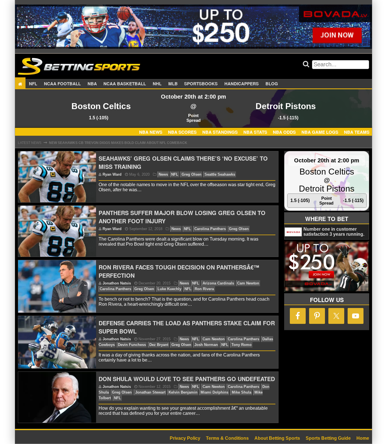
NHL (157, 84)
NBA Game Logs (319, 132)
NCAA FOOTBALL (62, 84)
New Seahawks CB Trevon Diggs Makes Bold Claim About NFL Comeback (118, 143)
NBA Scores (182, 132)
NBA (92, 84)
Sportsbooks (201, 84)
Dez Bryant (158, 345)
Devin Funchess (132, 345)
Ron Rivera (204, 289)
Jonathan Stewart (150, 392)
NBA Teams (356, 132)
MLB (173, 84)
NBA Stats (255, 132)
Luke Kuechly (169, 289)
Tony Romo (241, 345)
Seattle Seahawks (220, 174)
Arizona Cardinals (218, 283)
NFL (33, 84)
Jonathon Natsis (117, 283)
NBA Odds (284, 132)
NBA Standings (220, 132)
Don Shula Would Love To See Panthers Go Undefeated (187, 379)
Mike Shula (241, 392)
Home (362, 438)
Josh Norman (206, 345)
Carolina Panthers (210, 229)
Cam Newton (248, 283)
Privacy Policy (185, 438)
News (163, 174)
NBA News (150, 132)
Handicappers (241, 84)
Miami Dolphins (214, 392)
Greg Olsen (191, 174)
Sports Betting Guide (328, 438)
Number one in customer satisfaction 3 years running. (333, 232)
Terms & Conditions (227, 438)
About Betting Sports (277, 438)
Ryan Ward (112, 174)
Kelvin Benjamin (183, 392)
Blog (271, 84)
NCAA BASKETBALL (124, 84)
